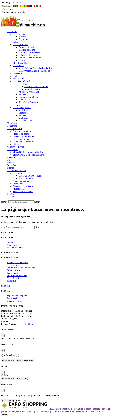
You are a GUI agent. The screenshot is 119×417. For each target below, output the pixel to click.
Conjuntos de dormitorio (30, 57)
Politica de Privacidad (17, 275)
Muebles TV (24, 99)
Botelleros (17, 73)
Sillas (15, 42)
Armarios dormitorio (28, 47)
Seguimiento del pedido (18, 295)
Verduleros (23, 110)
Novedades (12, 245)
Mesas (24, 84)
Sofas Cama (18, 78)
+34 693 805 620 (19, 2)
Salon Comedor (22, 81)
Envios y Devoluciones (17, 262)
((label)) (4, 375)
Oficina (18, 65)
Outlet (15, 76)
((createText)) (22, 378)
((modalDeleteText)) (25, 360)
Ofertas (10, 242)
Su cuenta (5, 286)
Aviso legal (12, 265)
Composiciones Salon (28, 97)
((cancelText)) (8, 360)
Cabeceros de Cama (28, 55)
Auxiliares (20, 34)
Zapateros (23, 39)
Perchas (22, 36)
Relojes (16, 105)
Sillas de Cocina (26, 120)
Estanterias (23, 94)
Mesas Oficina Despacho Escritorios (35, 68)
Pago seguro (12, 273)
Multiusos (23, 118)
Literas (22, 60)
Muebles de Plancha (22, 63)
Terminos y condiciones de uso (21, 267)
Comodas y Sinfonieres (29, 52)
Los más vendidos (15, 247)
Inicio (12, 31)
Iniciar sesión (13, 298)
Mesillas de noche (27, 50)
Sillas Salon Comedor (28, 102)
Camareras (23, 113)
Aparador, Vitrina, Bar (29, 92)
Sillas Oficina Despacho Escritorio (34, 71)
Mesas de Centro (32, 89)
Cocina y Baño (22, 107)
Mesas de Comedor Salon (36, 86)
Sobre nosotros (14, 270)
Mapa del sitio (13, 278)
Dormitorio (20, 44)
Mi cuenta (11, 281)
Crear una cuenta (14, 301)
